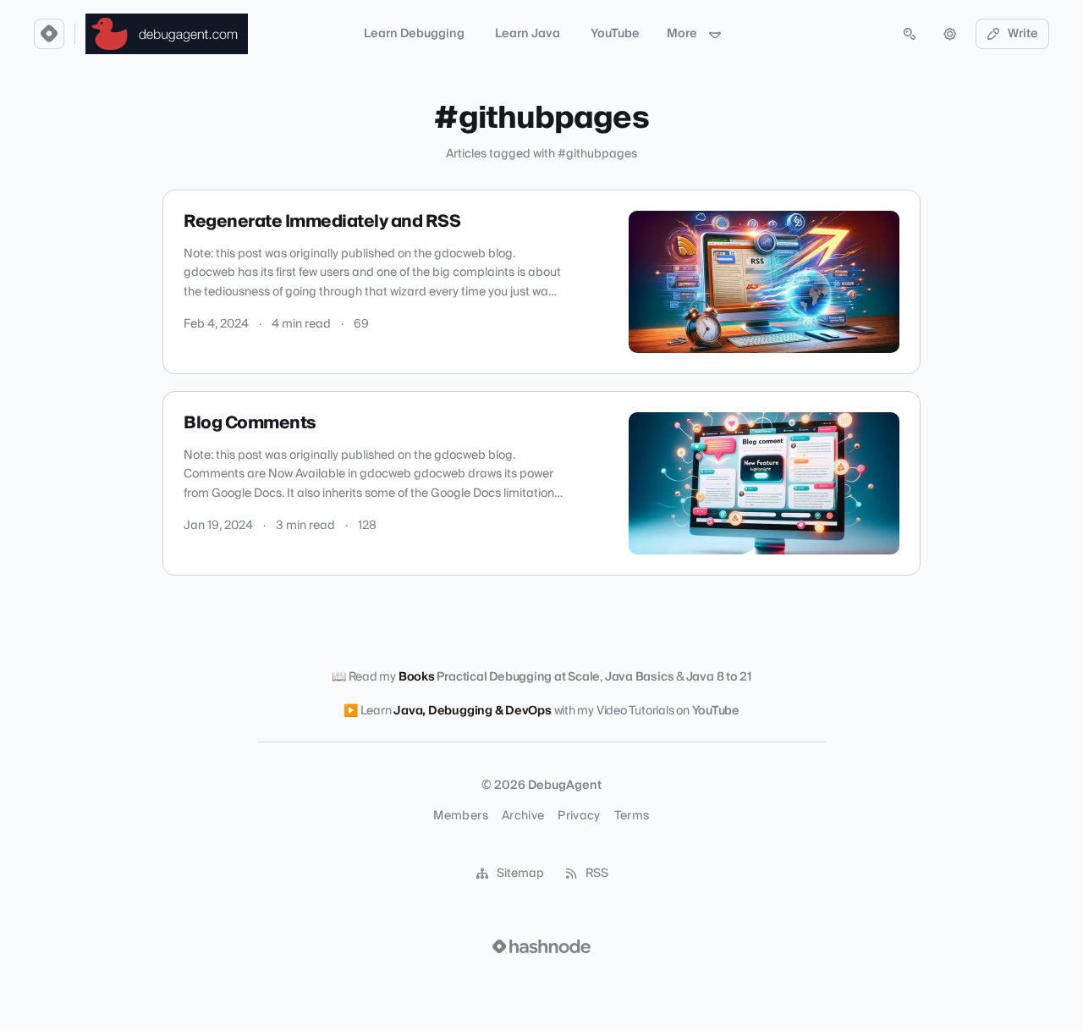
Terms (632, 816)
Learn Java (527, 34)
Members (460, 816)
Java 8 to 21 (718, 677)
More (682, 34)
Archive (523, 816)
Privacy (579, 816)
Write (1023, 34)
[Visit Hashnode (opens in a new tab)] (541, 946)
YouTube (615, 34)
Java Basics (639, 677)
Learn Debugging (414, 34)
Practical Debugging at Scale (518, 677)
